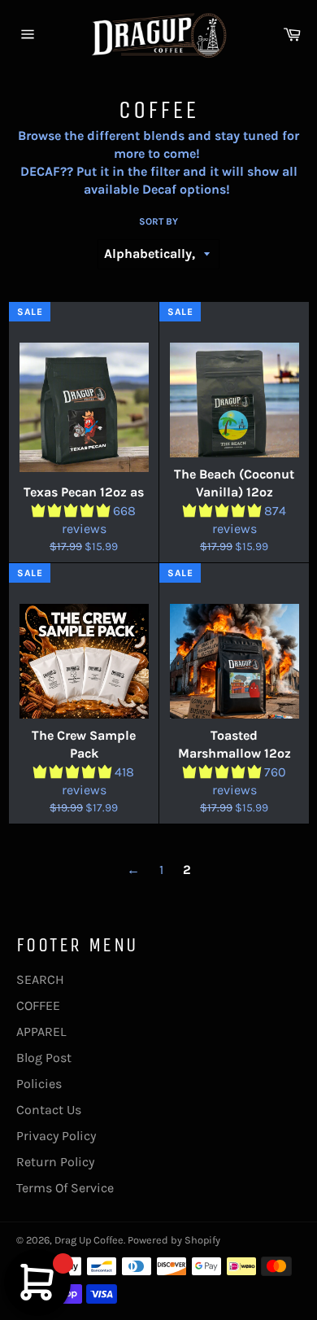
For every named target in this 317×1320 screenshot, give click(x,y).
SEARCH (40, 979)
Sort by (158, 221)
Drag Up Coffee (89, 1240)
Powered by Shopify (174, 1240)
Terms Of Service (65, 1187)
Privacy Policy (56, 1135)
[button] (72, 510)
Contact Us (48, 1109)
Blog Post (44, 1057)
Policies (39, 1083)
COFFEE (38, 1005)
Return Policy (55, 1161)
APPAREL (41, 1031)
